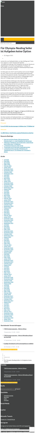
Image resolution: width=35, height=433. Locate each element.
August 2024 (7, 189)
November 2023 (8, 203)
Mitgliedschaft (9, 18)
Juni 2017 (6, 305)
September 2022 (8, 223)
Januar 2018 (7, 294)
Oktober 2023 (8, 204)
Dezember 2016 (8, 313)
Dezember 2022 (8, 218)
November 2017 (8, 297)
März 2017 (7, 310)
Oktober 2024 (8, 186)
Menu (2, 6)
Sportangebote (8, 21)
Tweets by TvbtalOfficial (8, 419)
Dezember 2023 (8, 201)
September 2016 (8, 317)
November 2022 (8, 220)
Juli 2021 (6, 238)
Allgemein (7, 357)
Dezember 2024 (8, 183)
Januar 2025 (7, 181)
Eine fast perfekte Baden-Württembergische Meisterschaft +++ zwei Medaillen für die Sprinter (18, 140)
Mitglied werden (8, 395)
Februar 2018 (7, 293)
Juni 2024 (6, 192)
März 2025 (7, 180)
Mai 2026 (6, 161)
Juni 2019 (6, 268)
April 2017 (7, 308)
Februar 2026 (7, 166)
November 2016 (8, 314)
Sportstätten (8, 19)
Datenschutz (26, 431)
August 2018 (7, 283)
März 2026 (7, 164)
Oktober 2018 (8, 280)
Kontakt (6, 36)
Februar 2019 (7, 274)
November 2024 (8, 184)
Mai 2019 (6, 269)
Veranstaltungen (8, 30)
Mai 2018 (6, 288)
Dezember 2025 (8, 169)
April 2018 (7, 290)
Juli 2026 (6, 159)
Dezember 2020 (8, 248)
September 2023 (8, 206)
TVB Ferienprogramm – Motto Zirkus (15, 329)
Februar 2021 (7, 245)
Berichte (6, 397)
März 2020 (7, 257)
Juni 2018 (6, 286)
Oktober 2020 (8, 251)
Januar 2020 (7, 259)
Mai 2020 (6, 254)
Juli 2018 (6, 285)
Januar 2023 (7, 217)
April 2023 (7, 214)
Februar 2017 (7, 311)
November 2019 (8, 262)
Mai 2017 (6, 307)
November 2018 (8, 279)
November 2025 (8, 170)
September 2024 (8, 187)
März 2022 (7, 229)
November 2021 (8, 232)
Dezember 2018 (8, 277)
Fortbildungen (9, 32)
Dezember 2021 (8, 231)
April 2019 (7, 271)
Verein (5, 13)
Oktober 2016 (8, 316)
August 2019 (7, 265)
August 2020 (7, 252)
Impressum (19, 431)
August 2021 (7, 237)
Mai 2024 (6, 193)
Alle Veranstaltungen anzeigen (9, 349)
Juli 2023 (6, 209)
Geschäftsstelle (9, 14)
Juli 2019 (6, 266)
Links (5, 398)
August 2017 (7, 302)
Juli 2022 (6, 224)
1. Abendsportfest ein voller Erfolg (13, 145)
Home (5, 11)
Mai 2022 (6, 226)
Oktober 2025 (8, 172)
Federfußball (8, 25)
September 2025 (8, 173)
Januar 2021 (7, 246)
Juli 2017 (6, 303)
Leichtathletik (8, 24)
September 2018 (8, 282)
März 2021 (7, 243)
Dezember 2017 (8, 296)
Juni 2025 (6, 175)
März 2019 (7, 272)
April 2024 (7, 195)
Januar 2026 (7, 167)
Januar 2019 (7, 276)
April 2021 (7, 242)
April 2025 (7, 178)
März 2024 (7, 197)
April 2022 (7, 228)
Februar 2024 (7, 198)
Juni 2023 (6, 211)
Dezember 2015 (8, 321)
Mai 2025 (6, 176)
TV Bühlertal (11, 431)
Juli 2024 (6, 190)
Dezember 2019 (8, 260)
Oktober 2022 (8, 221)
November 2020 (8, 249)
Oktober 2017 (8, 299)
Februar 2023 (7, 215)
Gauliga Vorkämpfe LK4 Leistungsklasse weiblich (18, 343)
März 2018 (7, 291)
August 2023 (7, 207)
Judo (6, 27)
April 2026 (7, 162)
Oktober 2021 (8, 234)
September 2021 (8, 235)
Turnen (7, 22)
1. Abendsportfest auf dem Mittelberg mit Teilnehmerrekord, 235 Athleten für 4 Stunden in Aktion (17, 150)
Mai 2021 (6, 240)
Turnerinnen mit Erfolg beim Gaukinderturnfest (17, 147)
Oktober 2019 (8, 263)
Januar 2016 (7, 319)
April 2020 (7, 255)
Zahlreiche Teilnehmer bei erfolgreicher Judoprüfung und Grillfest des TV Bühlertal (18, 143)
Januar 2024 (7, 200)
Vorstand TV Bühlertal (11, 16)
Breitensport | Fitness (11, 28)
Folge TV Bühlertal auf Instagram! (10, 428)
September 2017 (8, 300)
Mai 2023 (6, 212)
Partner (6, 35)
